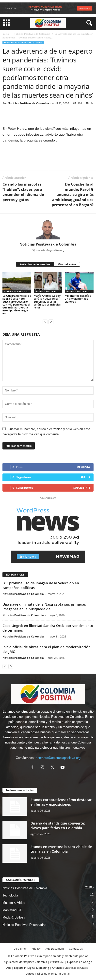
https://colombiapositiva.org (48, 250)
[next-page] (50, 321)
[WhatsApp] (41, 115)
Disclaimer (20, 948)
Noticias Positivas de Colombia (32, 33)
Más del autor (67, 264)
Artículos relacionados (35, 264)
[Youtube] (63, 768)
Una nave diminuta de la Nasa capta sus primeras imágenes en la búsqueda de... (44, 606)
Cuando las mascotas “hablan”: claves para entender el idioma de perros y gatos (23, 192)
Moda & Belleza (13, 917)
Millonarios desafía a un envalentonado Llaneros (78, 298)
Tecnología (10, 895)
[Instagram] (43, 768)
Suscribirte (81, 487)
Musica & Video (13, 903)
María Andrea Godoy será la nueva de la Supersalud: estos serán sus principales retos (47, 301)
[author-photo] (48, 227)
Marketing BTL (12, 910)
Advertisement (55, 948)
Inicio (5, 33)
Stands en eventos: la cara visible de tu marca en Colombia (61, 849)
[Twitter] (19, 115)
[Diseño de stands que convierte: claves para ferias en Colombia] (14, 830)
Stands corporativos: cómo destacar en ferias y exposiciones (61, 802)
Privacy (36, 948)
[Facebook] (7, 115)
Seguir (85, 477)
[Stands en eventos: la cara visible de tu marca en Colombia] (14, 853)
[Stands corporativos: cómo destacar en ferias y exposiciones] (14, 806)
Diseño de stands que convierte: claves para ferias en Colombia (58, 825)
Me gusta (83, 467)
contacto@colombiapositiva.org (58, 758)
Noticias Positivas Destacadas (24, 925)
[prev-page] (45, 321)
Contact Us (76, 948)
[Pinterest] (30, 115)
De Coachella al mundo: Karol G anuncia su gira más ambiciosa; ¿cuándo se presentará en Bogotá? (73, 194)
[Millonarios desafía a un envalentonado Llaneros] (79, 282)
